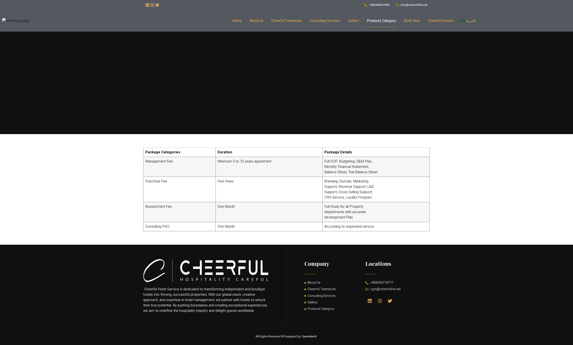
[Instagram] (152, 5)
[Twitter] (157, 5)
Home (237, 21)
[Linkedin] (147, 5)
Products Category (381, 21)
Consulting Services (325, 21)
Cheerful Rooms (440, 21)
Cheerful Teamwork (286, 21)
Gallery (353, 21)
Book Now (412, 21)
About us (256, 21)
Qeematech (309, 336)
